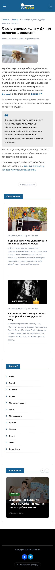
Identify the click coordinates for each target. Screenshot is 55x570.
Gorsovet (6, 94)
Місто (12, 410)
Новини (14, 20)
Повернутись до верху (28, 565)
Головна (5, 20)
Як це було (14, 449)
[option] (27, 497)
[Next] (47, 470)
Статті (12, 436)
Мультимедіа (15, 416)
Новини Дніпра (28, 185)
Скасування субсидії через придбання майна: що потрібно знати (26, 504)
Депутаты (13, 390)
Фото (11, 443)
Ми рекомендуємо (18, 403)
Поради (12, 429)
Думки (12, 396)
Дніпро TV (36, 94)
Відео (12, 377)
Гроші (12, 383)
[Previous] (42, 470)
